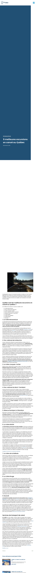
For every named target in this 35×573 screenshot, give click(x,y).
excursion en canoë (27, 329)
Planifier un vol (5, 548)
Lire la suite (13, 564)
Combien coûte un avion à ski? (16, 571)
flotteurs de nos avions (22, 526)
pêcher (13, 330)
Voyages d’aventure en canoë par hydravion (11, 451)
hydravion (24, 447)
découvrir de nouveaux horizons (18, 511)
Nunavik (17, 499)
